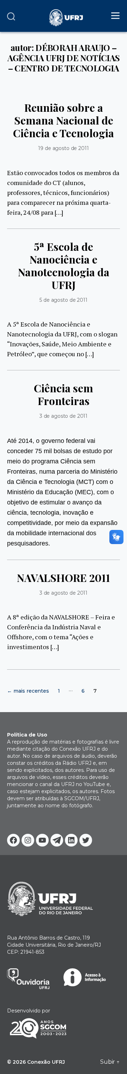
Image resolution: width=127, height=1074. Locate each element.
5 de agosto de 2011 (63, 300)
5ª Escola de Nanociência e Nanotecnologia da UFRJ (63, 265)
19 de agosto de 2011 (63, 148)
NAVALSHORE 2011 (63, 578)
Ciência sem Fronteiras (63, 394)
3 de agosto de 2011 (63, 416)
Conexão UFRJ (46, 1062)
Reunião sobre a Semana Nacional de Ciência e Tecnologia (63, 120)
